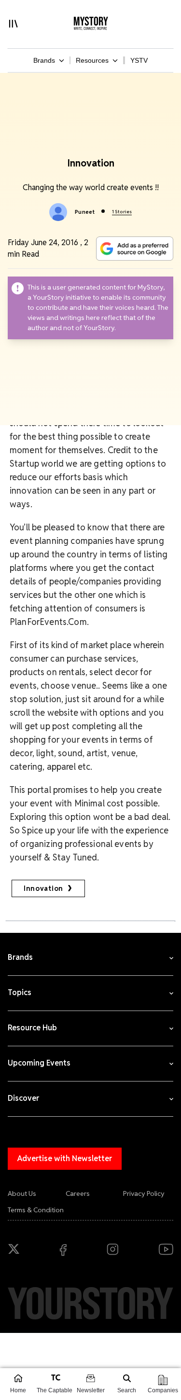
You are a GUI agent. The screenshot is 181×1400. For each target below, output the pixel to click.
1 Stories (122, 211)
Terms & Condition (36, 1210)
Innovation (43, 888)
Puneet (85, 211)
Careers (78, 1193)
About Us (22, 1193)
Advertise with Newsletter (64, 1158)
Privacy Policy (144, 1193)
